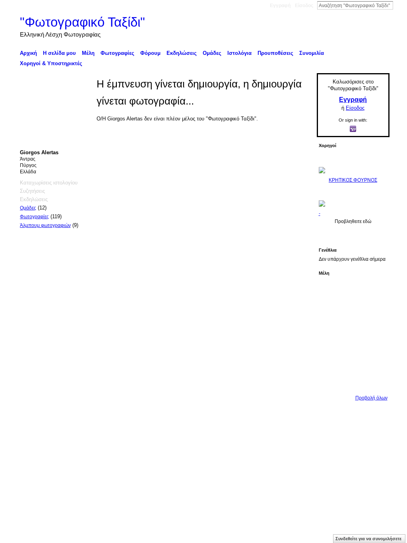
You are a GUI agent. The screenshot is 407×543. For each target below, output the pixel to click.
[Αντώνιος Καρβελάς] (352, 379)
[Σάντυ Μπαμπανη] (374, 357)
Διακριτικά (289, 420)
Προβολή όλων (371, 398)
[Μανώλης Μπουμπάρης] (329, 357)
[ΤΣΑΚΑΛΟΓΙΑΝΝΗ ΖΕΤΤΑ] (329, 379)
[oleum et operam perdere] (352, 290)
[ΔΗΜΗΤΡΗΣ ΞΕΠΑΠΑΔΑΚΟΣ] (374, 312)
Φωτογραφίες (34, 216)
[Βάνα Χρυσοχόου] (352, 312)
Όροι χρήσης (376, 420)
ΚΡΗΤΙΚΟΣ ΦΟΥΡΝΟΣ (353, 180)
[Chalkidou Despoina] (329, 312)
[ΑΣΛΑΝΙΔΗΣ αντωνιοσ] (329, 335)
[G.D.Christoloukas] (374, 379)
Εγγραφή (280, 5)
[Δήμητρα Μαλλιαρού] (374, 290)
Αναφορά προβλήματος (331, 420)
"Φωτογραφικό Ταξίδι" (82, 22)
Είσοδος (304, 5)
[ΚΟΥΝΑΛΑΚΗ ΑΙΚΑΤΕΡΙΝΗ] (329, 290)
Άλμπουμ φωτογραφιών (45, 225)
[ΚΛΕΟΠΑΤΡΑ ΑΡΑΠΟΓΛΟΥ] (352, 335)
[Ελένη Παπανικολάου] (374, 335)
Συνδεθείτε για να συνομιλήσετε (368, 538)
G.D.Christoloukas (82, 420)
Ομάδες (28, 208)
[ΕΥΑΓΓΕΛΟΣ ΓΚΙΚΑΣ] (352, 357)
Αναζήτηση (399, 5)
